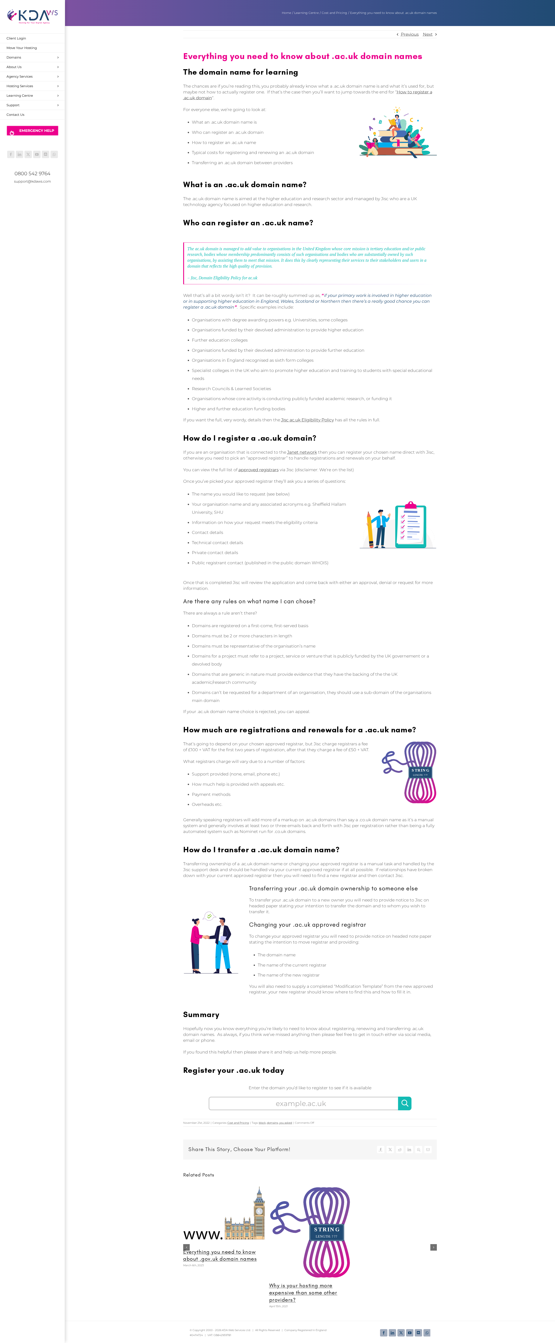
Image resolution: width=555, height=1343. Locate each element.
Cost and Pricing (238, 1122)
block (262, 1122)
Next (428, 34)
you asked (285, 1122)
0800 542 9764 (33, 173)
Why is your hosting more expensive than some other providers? (303, 1292)
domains (272, 1122)
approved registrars (258, 469)
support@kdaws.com (32, 181)
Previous (410, 34)
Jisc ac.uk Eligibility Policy (307, 419)
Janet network (302, 452)
